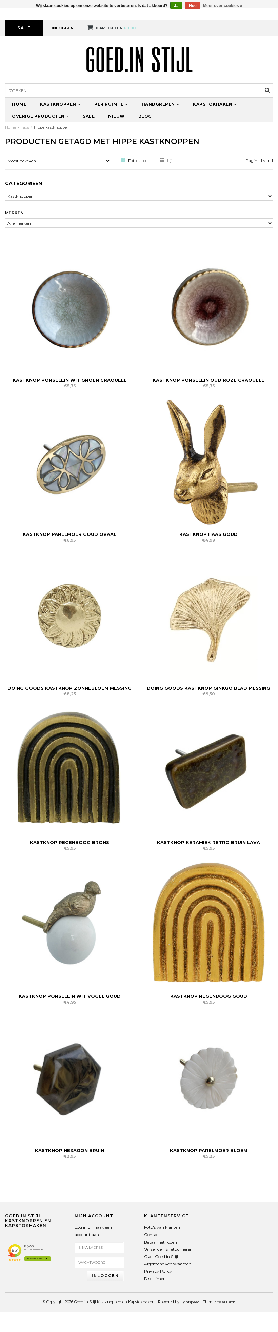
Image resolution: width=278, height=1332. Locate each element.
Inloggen (63, 28)
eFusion (228, 1302)
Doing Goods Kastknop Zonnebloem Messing (69, 688)
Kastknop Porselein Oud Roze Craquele (208, 380)
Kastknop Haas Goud (208, 534)
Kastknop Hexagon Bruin (69, 1150)
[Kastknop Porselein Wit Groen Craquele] (69, 307)
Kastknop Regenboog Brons (69, 842)
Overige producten (38, 116)
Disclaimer (154, 1278)
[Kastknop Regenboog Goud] (208, 923)
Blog (145, 116)
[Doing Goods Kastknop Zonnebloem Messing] (69, 615)
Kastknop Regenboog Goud (208, 996)
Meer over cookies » (222, 5)
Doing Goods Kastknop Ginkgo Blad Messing (208, 688)
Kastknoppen (58, 104)
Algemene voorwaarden (167, 1263)
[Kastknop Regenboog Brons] (69, 769)
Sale (24, 28)
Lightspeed (189, 1302)
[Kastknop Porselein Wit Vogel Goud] (69, 923)
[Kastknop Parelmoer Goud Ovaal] (69, 461)
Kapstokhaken (212, 104)
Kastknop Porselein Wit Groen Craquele (70, 380)
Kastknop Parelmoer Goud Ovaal (69, 534)
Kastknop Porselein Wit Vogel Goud (70, 996)
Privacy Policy (158, 1271)
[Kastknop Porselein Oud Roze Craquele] (208, 307)
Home (19, 104)
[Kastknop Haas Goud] (208, 461)
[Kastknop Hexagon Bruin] (69, 1077)
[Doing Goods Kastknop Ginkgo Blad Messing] (208, 615)
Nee (193, 5)
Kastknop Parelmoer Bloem (208, 1150)
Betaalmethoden (160, 1242)
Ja (176, 5)
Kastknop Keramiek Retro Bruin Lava (208, 842)
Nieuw (116, 116)
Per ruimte (108, 104)
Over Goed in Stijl (161, 1256)
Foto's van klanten (162, 1227)
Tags (25, 127)
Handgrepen (158, 104)
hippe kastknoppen (52, 127)
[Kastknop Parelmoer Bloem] (208, 1077)
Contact (152, 1234)
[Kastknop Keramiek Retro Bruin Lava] (208, 769)
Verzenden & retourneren (168, 1249)
